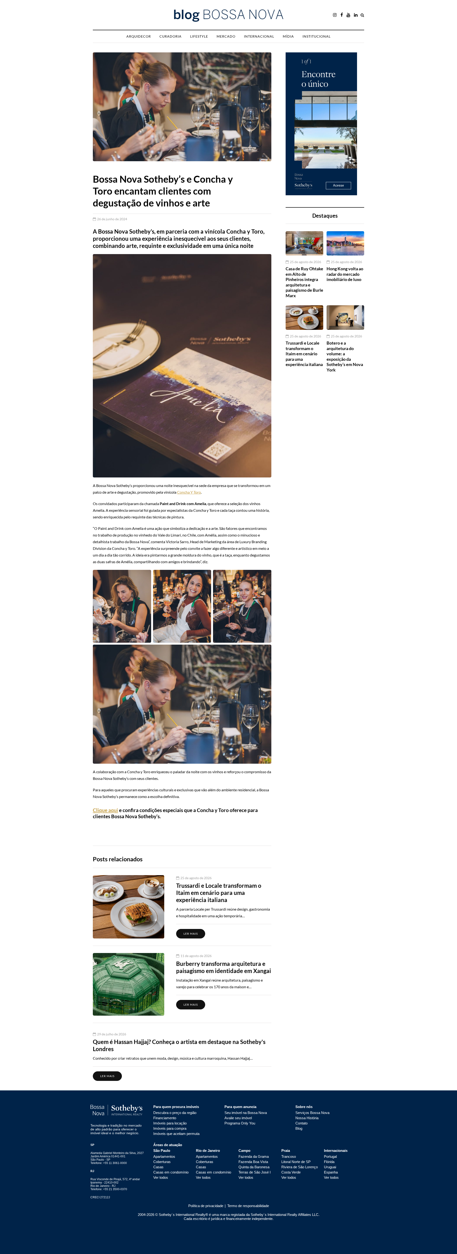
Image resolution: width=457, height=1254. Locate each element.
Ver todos (160, 1177)
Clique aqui (105, 810)
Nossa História (306, 1118)
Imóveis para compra (169, 1128)
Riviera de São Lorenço (299, 1167)
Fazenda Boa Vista (253, 1162)
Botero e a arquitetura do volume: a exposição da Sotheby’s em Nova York (345, 356)
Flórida (329, 1162)
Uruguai (330, 1167)
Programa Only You (239, 1123)
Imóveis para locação (170, 1123)
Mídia (288, 36)
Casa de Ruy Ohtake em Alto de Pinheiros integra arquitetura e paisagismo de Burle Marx (304, 282)
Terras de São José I (254, 1172)
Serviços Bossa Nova (312, 1113)
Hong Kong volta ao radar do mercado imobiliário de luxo (345, 274)
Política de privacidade (205, 1206)
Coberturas (162, 1162)
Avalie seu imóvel (238, 1118)
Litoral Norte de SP (296, 1162)
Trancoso (288, 1156)
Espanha (331, 1172)
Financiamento (164, 1118)
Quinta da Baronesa (253, 1167)
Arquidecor (138, 36)
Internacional (259, 36)
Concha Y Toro (189, 492)
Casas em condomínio (171, 1172)
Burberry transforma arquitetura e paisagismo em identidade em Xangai (223, 967)
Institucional (317, 36)
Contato (301, 1123)
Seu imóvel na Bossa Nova (245, 1113)
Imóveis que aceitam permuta (176, 1134)
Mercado (226, 36)
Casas (158, 1167)
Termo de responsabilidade (247, 1206)
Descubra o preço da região (174, 1113)
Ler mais (191, 933)
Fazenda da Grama (253, 1156)
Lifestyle (199, 36)
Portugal (330, 1156)
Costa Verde (291, 1172)
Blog (298, 1128)
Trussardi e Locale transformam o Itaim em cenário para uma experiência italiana (304, 353)
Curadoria (170, 36)
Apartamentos (164, 1156)
